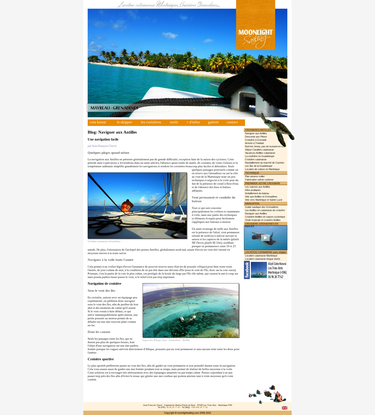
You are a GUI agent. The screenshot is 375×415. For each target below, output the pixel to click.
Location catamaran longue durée (262, 259)
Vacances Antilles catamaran (260, 153)
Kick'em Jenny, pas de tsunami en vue (265, 146)
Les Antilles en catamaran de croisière (265, 210)
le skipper (124, 122)
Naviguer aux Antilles (256, 133)
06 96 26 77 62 (173, 407)
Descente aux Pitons (256, 136)
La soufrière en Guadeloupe (259, 156)
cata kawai (98, 122)
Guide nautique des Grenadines (261, 207)
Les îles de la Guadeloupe (258, 166)
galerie (213, 122)
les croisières (151, 122)
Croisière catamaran (255, 159)
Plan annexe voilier (255, 176)
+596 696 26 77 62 (199, 407)
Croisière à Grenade (255, 140)
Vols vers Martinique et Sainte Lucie (263, 199)
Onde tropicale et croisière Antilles (263, 220)
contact (232, 122)
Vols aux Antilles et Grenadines (261, 196)
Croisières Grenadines (198, 5)
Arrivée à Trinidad (254, 143)
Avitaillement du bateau (257, 193)
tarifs (174, 122)
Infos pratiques (253, 190)
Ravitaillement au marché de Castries (264, 162)
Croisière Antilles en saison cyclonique (265, 216)
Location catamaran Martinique (148, 5)
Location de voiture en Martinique (262, 169)
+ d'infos (193, 122)
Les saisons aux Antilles (257, 186)
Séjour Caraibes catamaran (259, 149)
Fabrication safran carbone (259, 179)
